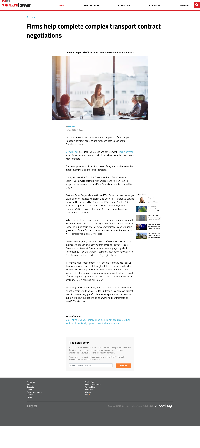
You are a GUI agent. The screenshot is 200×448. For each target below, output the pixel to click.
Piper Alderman (125, 152)
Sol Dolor (71, 127)
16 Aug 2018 (71, 130)
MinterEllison (72, 152)
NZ (8, 1)
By (70, 127)
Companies (31, 382)
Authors (29, 390)
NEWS (61, 5)
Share (81, 130)
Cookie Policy (90, 382)
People (29, 385)
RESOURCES (154, 5)
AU (4, 1)
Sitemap (88, 392)
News (33, 17)
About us (30, 395)
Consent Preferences (93, 385)
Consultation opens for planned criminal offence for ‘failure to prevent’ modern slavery (154, 227)
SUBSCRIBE (184, 5)
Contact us (89, 390)
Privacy (29, 397)
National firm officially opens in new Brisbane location (92, 323)
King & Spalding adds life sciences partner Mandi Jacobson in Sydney (154, 200)
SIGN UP (123, 365)
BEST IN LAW (124, 5)
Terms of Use (90, 387)
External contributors (34, 392)
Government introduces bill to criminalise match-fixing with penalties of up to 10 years (154, 209)
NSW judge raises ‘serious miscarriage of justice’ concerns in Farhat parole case (154, 218)
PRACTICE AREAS (91, 5)
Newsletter (31, 387)
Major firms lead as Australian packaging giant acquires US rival (98, 320)
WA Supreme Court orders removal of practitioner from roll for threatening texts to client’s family (154, 236)
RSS (87, 395)
